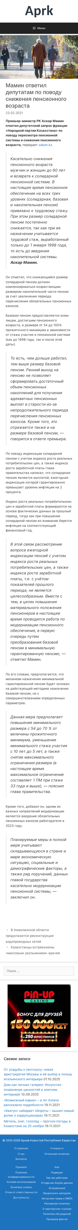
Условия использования (21, 1182)
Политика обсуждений (57, 1214)
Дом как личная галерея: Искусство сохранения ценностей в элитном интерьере (32, 1089)
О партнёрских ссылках (56, 1208)
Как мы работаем (57, 1177)
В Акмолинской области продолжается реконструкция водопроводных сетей (30, 935)
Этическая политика (56, 1153)
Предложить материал (57, 1193)
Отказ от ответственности (21, 1192)
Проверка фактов (56, 1219)
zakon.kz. (46, 145)
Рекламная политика (57, 1203)
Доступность (21, 1197)
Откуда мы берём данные (57, 1182)
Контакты (21, 1159)
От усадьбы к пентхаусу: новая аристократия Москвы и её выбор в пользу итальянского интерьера (38, 1074)
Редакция (57, 1172)
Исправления (57, 1188)
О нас (21, 1153)
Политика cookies (21, 1187)
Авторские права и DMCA (57, 1198)
